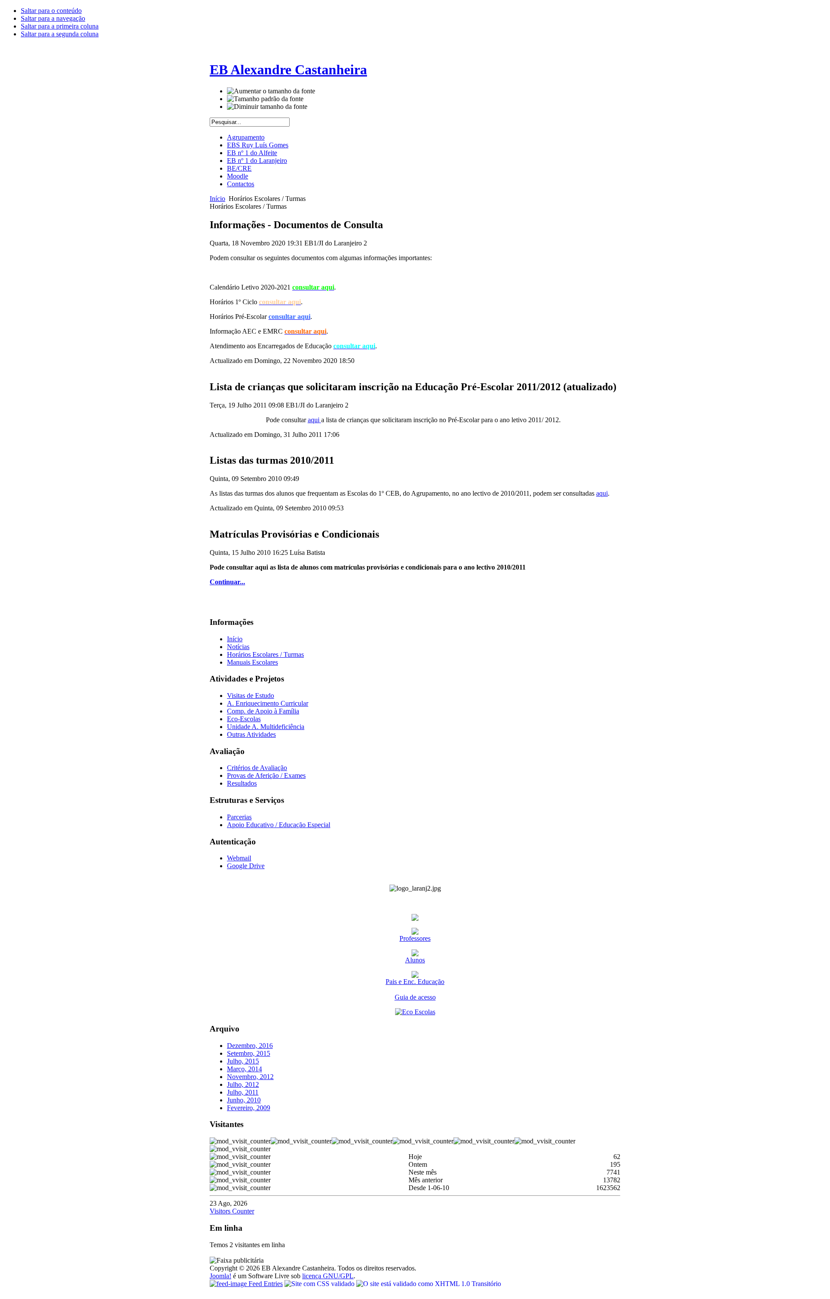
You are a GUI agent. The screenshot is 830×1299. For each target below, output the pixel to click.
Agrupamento (246, 137)
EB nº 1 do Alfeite (252, 152)
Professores (415, 938)
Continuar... (227, 582)
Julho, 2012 (243, 1084)
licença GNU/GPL (328, 1276)
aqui (313, 419)
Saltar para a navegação (53, 18)
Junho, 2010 (244, 1100)
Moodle (237, 176)
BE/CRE (239, 168)
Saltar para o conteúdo (51, 10)
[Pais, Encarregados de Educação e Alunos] (415, 954)
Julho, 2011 (243, 1092)
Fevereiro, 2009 (248, 1107)
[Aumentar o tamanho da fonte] (271, 91)
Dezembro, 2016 (250, 1045)
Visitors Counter (232, 1211)
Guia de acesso (415, 997)
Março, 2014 (244, 1069)
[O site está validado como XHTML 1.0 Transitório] (428, 1283)
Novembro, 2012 (250, 1076)
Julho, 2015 (243, 1061)
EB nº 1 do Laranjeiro (257, 160)
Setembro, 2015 (248, 1053)
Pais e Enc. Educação (415, 981)
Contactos (240, 184)
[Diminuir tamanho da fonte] (267, 107)
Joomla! (220, 1276)
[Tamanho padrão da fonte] (265, 99)
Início (217, 198)
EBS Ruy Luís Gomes (257, 145)
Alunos (415, 960)
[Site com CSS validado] (320, 1283)
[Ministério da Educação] (415, 918)
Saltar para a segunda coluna (60, 34)
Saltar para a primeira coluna (60, 26)
